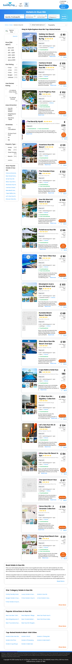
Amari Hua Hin (10, 179)
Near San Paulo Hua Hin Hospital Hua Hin (49, 615)
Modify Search (64, 17)
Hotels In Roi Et (26, 636)
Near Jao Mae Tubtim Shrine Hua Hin (17, 615)
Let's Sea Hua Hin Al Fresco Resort (16, 196)
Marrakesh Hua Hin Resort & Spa (15, 190)
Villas (12, 150)
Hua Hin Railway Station (10, 109)
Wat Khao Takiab (11, 118)
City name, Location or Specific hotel (15, 15)
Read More (60, 581)
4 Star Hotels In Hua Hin (44, 598)
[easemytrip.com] (10, 6)
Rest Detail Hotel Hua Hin (13, 176)
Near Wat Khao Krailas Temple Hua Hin (48, 619)
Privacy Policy (64, 655)
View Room (62, 54)
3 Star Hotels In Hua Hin (28, 598)
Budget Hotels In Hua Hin (13, 598)
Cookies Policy (4, 656)
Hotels (12, 147)
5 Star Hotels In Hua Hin (13, 602)
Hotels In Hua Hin (42, 594)
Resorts (12, 156)
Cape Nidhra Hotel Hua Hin (14, 193)
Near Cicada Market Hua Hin (30, 619)
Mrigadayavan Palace (11, 114)
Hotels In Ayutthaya (12, 644)
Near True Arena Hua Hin (13, 623)
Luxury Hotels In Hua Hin (29, 594)
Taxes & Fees (9, 656)
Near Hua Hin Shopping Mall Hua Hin (32, 623)
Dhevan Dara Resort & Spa (14, 199)
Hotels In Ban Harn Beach (13, 636)
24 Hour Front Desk (12, 134)
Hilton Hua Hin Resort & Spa (14, 182)
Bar (9, 140)
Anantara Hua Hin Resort (13, 185)
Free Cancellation (12, 128)
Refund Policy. (17, 656)
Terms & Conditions (58, 655)
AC (9, 137)
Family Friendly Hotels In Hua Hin (15, 594)
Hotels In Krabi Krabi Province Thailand (48, 640)
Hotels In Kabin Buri (27, 644)
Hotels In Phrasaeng (28, 640)
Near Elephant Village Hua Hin (30, 615)
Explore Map (11, 31)
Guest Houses (12, 153)
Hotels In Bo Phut (11, 640)
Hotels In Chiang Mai (43, 636)
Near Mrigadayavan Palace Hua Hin (16, 619)
